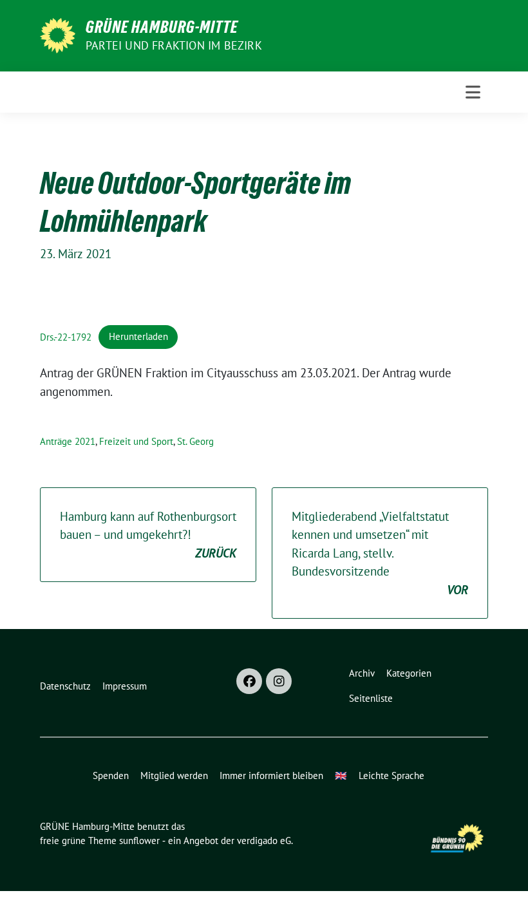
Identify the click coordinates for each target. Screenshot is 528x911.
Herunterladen (138, 336)
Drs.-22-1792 (65, 336)
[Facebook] (249, 681)
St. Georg (195, 441)
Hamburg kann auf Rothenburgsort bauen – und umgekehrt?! (148, 535)
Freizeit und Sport (136, 441)
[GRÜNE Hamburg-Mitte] (57, 34)
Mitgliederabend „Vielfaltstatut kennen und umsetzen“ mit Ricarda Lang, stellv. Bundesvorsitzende (380, 553)
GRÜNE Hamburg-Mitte (162, 27)
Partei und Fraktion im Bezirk (174, 45)
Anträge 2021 (67, 441)
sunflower (139, 840)
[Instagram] (279, 681)
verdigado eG (264, 840)
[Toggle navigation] (473, 92)
